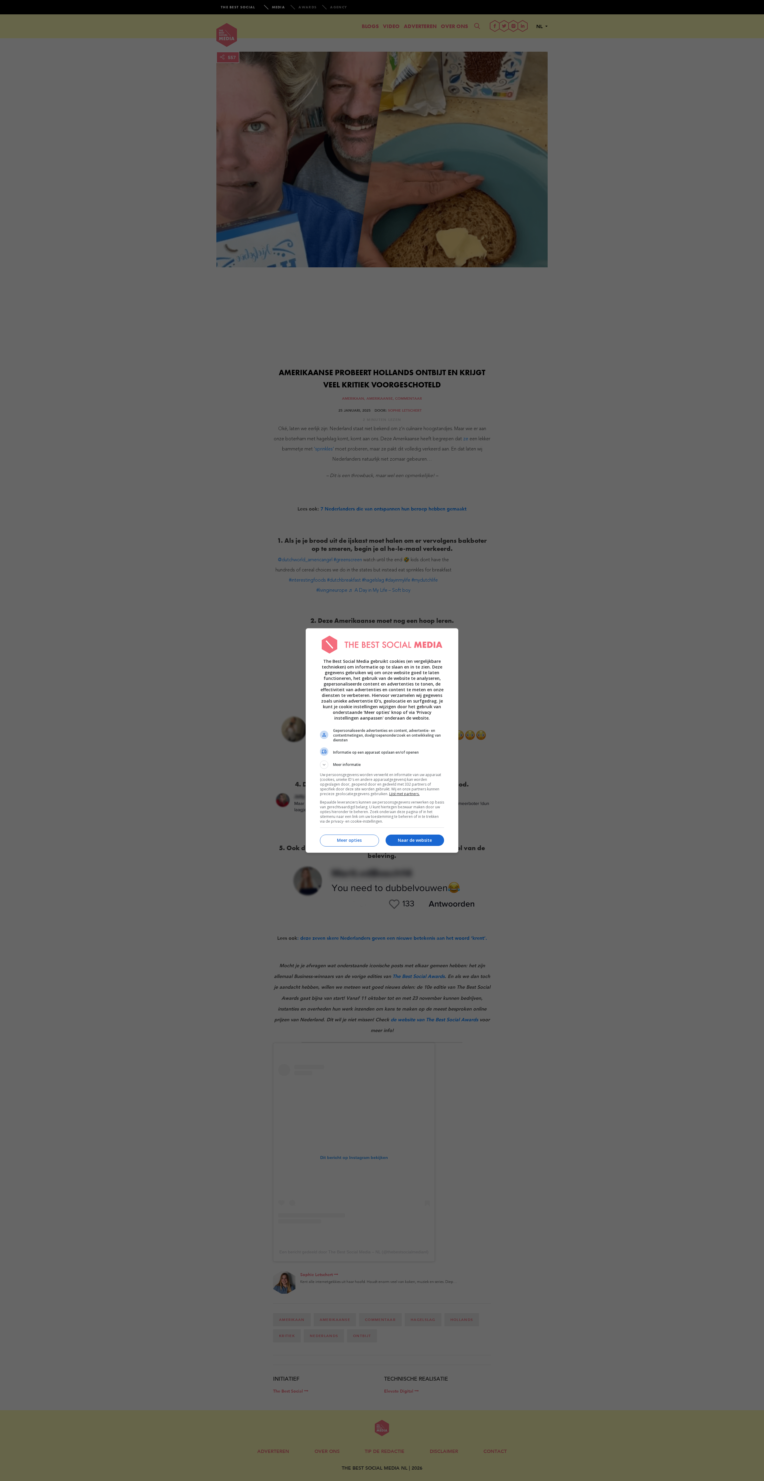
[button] (382, 765)
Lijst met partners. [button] (404, 793)
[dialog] (382, 740)
